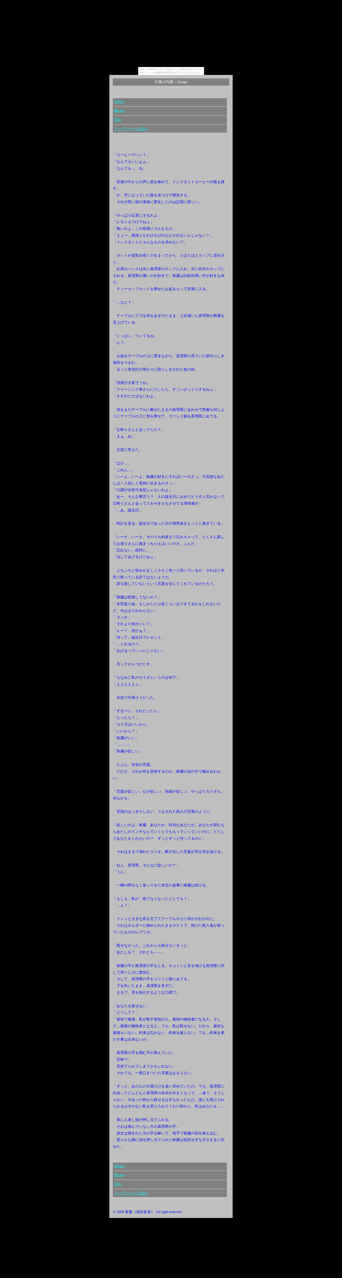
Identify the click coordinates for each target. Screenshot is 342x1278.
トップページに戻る (131, 129)
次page (119, 102)
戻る (117, 120)
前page (119, 111)
